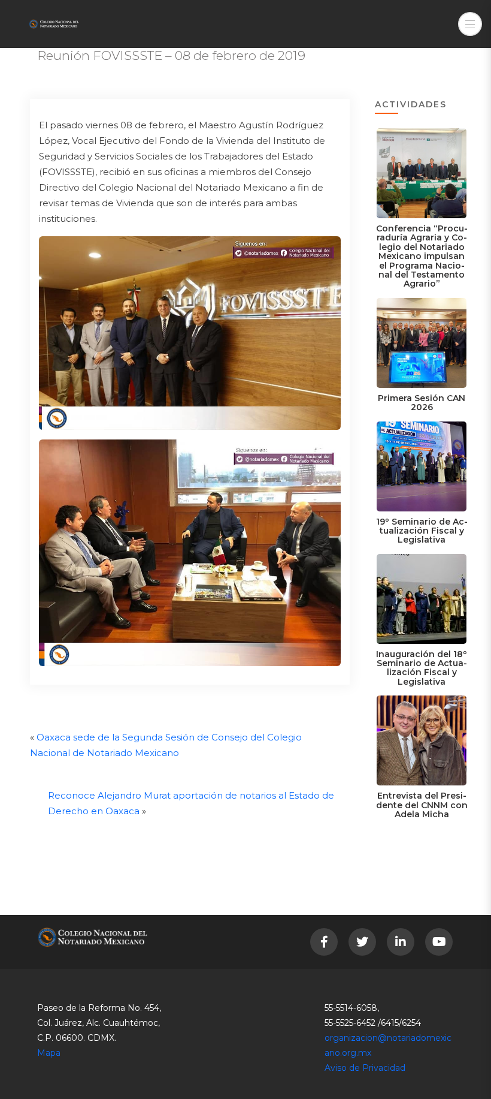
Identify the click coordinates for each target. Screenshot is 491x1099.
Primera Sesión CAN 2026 (421, 402)
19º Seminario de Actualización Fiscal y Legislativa (422, 531)
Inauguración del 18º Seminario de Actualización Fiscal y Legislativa (421, 668)
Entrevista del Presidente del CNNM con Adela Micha (422, 805)
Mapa (48, 1052)
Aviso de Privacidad (365, 1067)
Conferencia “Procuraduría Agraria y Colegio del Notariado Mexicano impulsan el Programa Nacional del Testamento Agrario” (422, 256)
